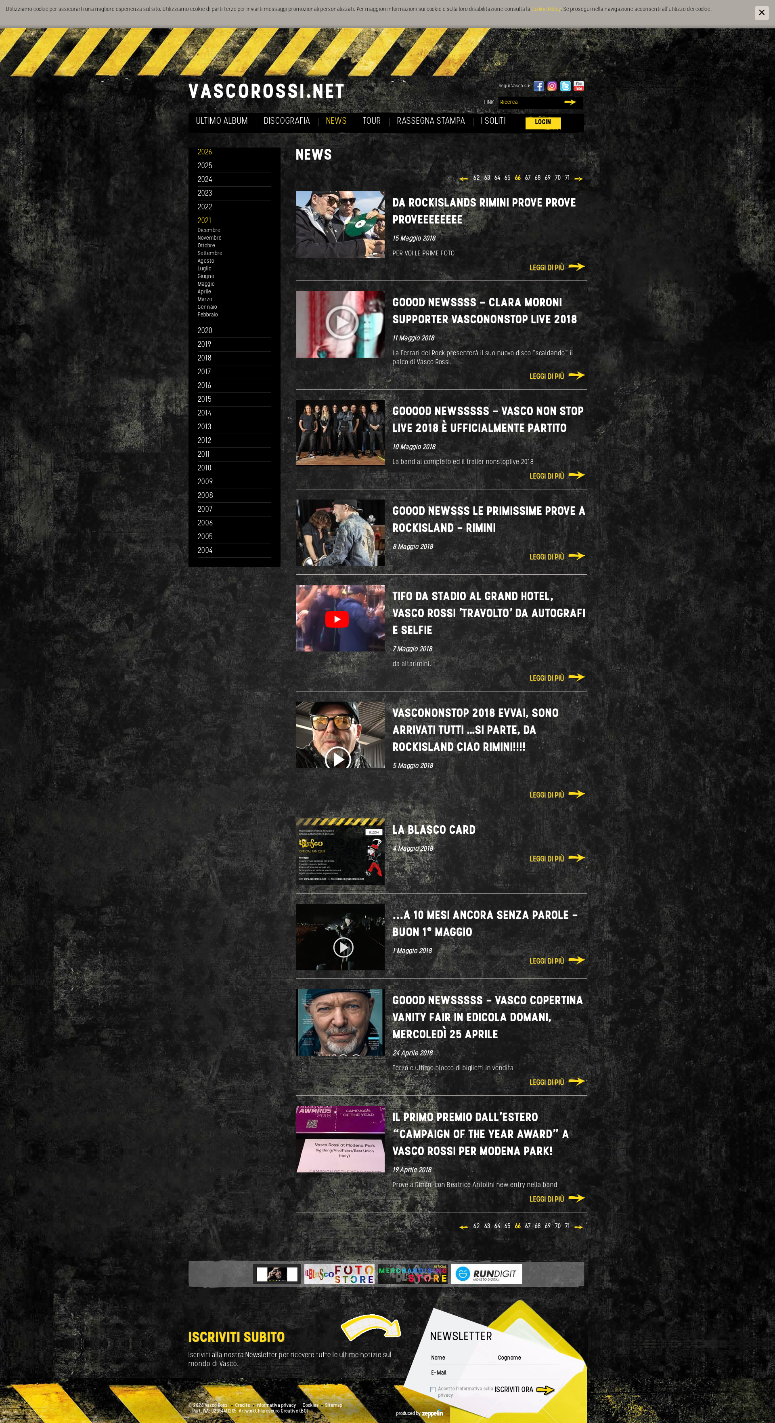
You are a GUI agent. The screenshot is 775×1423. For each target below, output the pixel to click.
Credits (242, 1405)
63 (487, 178)
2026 (205, 152)
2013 (205, 427)
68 (538, 178)
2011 (204, 455)
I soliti (493, 121)
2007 (205, 510)
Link (489, 103)
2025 (205, 166)
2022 (205, 207)
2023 (205, 194)
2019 (205, 345)
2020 (205, 331)
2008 (206, 496)
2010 (205, 468)
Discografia (287, 121)
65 (508, 178)
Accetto (465, 1392)
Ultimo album (222, 121)
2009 (205, 482)
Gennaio (207, 307)
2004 (205, 551)
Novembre (210, 238)
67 (528, 178)
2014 (205, 413)
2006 (205, 523)
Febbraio (208, 315)
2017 (204, 372)
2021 (205, 221)
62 (476, 178)
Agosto (206, 261)
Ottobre (206, 246)
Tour (372, 121)
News (336, 121)
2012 (205, 441)
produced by (409, 1413)
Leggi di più (547, 268)
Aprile (204, 292)
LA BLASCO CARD (434, 830)
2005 (205, 537)
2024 (205, 180)
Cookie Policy (546, 9)
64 (497, 178)
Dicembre (209, 231)
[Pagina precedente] (464, 180)
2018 (205, 359)
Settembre (210, 254)
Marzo (205, 300)
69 (548, 178)
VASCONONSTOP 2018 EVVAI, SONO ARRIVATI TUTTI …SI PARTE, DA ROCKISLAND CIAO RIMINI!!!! (476, 731)
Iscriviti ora (514, 1390)
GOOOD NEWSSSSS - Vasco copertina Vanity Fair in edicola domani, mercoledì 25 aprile (488, 1018)
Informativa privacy (276, 1405)
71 (567, 178)
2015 (205, 400)
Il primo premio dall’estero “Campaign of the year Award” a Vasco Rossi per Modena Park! (481, 1135)
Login (543, 122)
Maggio (206, 284)
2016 (205, 386)
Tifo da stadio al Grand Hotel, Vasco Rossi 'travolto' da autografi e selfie (489, 614)
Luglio (205, 269)
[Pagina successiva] (579, 180)
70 (558, 178)
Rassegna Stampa (431, 121)
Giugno (206, 277)
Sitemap (333, 1405)
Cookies (311, 1405)
